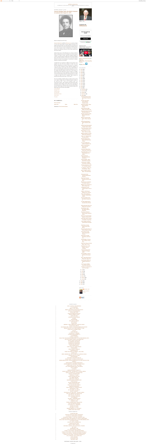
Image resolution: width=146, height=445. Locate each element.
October (83, 92)
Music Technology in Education (74, 372)
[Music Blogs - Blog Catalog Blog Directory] (85, 62)
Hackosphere (74, 356)
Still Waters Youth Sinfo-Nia (74, 435)
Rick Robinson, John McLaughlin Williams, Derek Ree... (85, 209)
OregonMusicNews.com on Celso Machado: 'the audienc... (86, 153)
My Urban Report (74, 377)
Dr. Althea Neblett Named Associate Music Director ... (86, 202)
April (82, 274)
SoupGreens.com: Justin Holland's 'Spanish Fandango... (85, 247)
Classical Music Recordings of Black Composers (74, 418)
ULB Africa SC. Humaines (74, 404)
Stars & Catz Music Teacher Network (74, 430)
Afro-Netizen (74, 315)
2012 (82, 84)
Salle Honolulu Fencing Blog (74, 387)
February (83, 277)
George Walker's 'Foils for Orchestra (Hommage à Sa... (86, 254)
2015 (82, 80)
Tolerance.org (74, 438)
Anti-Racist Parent (74, 320)
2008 (82, 282)
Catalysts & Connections (74, 329)
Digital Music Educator (74, 340)
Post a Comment (57, 102)
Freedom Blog (74, 350)
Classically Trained (74, 333)
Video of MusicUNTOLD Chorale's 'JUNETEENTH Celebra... (86, 195)
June (82, 271)
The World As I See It (74, 399)
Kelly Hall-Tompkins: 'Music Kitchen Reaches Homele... (86, 105)
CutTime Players (74, 420)
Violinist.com (74, 439)
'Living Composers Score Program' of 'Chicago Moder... (85, 251)
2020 (82, 72)
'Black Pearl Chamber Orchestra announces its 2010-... (86, 179)
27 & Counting (74, 307)
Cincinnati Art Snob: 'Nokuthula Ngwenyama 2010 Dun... (86, 175)
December (83, 89)
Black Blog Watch (74, 325)
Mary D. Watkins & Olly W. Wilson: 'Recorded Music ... (86, 171)
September (83, 93)
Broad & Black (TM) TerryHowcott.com (74, 328)
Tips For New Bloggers (74, 403)
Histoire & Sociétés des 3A (74, 357)
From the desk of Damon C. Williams (74, 351)
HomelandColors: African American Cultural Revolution (74, 360)
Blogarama (81, 59)
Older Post (76, 104)
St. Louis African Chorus (74, 429)
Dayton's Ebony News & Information (74, 339)
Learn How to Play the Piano (74, 365)
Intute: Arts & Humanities (74, 422)
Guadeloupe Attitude (74, 355)
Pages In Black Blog (74, 383)
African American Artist (74, 313)
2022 (82, 69)
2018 (82, 75)
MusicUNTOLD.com (74, 423)
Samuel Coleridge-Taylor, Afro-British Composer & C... (86, 199)
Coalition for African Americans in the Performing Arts (74, 338)
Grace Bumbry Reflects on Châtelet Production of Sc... (86, 261)
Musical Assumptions (74, 373)
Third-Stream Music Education (74, 402)
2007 (82, 284)
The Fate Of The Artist (74, 394)
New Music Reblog (74, 378)
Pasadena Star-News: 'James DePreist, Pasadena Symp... (85, 101)
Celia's (74, 330)
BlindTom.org (74, 413)
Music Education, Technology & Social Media (74, 371)
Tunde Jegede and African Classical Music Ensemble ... (86, 222)
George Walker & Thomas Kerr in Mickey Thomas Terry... (86, 240)
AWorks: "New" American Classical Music (74, 324)
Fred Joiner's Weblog (74, 349)
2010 (82, 87)
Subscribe (85, 38)
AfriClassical (73, 4)
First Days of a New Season (74, 346)
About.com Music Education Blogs (74, 309)
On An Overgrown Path (74, 382)
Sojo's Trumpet (74, 391)
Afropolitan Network (74, 317)
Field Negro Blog (74, 345)
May (82, 272)
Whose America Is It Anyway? (74, 408)
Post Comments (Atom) (63, 106)
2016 (82, 78)
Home (66, 104)
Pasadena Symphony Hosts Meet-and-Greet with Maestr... (86, 115)
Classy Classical (74, 336)
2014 (82, 81)
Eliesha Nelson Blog (74, 344)
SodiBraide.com (74, 428)
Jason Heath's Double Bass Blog (74, 362)
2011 (81, 86)
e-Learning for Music (74, 341)
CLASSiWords (74, 335)
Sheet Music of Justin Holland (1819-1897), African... (85, 226)
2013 (82, 83)
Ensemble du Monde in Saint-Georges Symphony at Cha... (86, 213)
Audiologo (74, 323)
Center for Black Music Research (74, 414)
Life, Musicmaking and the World (74, 366)
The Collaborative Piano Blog (74, 393)
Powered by (83, 42)
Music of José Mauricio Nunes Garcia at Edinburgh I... (85, 146)
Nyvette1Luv (74, 381)
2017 (82, 77)
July (82, 269)
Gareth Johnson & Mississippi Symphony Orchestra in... (85, 157)
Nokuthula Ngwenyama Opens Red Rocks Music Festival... (86, 140)
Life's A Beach (74, 367)
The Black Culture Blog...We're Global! (74, 392)
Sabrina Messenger (74, 386)
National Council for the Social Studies (74, 425)
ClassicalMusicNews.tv (74, 334)
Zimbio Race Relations (74, 409)
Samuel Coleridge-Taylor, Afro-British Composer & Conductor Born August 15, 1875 (66, 12)
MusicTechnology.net (74, 376)
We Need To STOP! (74, 407)
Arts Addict (74, 322)
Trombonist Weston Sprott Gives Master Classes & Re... (86, 98)
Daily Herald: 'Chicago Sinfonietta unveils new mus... (85, 236)
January (83, 279)
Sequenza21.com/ (74, 388)
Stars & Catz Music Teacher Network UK (74, 434)
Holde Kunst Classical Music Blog (74, 359)
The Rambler (74, 397)
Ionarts (74, 361)
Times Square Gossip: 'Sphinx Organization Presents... (85, 232)
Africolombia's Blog (74, 314)
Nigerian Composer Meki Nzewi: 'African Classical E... (86, 118)
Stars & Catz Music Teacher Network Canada (74, 433)
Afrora (74, 318)
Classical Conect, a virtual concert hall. (74, 417)
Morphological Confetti (74, 370)
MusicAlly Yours (74, 375)
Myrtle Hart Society (74, 424)
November (83, 90)
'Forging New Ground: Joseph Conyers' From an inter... (86, 188)
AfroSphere (74, 319)
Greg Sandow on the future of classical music (74, 354)
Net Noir (74, 427)
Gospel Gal (74, 352)
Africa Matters (74, 312)
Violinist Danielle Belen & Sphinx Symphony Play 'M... (85, 122)
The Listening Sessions (74, 396)
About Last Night (74, 308)
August (82, 95)
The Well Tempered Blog (74, 398)
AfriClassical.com (83, 25)
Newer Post (56, 104)
